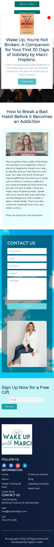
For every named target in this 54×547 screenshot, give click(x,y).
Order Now (27, 81)
